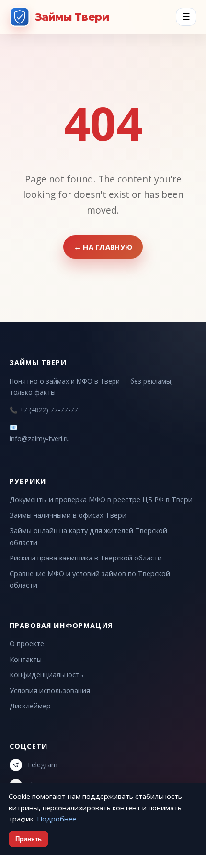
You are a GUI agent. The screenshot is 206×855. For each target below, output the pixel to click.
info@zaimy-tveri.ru (40, 438)
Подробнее (56, 818)
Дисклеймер (30, 705)
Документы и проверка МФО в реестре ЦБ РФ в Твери (101, 499)
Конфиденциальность (46, 674)
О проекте (27, 643)
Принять (28, 839)
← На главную (103, 246)
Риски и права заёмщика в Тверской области (86, 557)
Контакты (26, 659)
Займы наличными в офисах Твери (68, 515)
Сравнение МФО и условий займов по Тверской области (90, 579)
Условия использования (50, 690)
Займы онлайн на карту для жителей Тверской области (88, 536)
